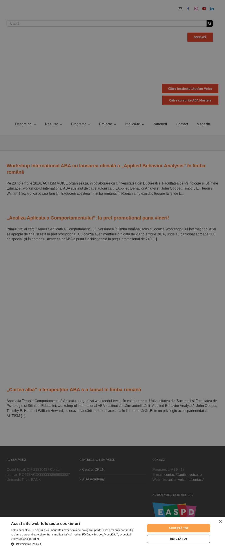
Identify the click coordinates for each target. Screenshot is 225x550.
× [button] (220, 521)
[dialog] (112, 533)
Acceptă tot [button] (178, 528)
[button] (76, 544)
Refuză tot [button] (178, 538)
